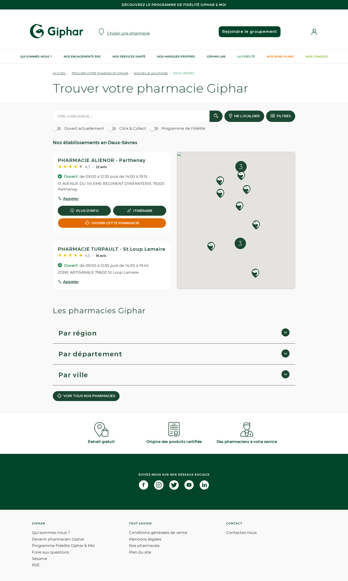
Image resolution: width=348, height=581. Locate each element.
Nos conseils (317, 56)
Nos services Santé (128, 56)
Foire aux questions (50, 552)
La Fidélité (246, 56)
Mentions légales (145, 539)
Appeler (71, 199)
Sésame (39, 558)
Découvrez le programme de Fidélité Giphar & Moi (174, 5)
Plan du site (140, 552)
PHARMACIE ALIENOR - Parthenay (102, 160)
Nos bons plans (280, 56)
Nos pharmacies (144, 545)
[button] (246, 190)
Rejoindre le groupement (249, 31)
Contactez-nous (241, 532)
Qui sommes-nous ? (36, 56)
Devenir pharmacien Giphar (58, 539)
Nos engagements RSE (82, 56)
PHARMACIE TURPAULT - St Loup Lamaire (111, 249)
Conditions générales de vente (158, 532)
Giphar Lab (216, 56)
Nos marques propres (176, 56)
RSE (36, 565)
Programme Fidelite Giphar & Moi (63, 545)
